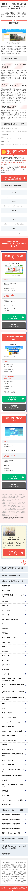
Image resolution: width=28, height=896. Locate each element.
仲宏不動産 (5, 601)
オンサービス (5, 656)
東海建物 (4, 744)
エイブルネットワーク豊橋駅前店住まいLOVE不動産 (13, 698)
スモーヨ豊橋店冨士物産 (8, 735)
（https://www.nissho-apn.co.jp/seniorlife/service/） (13, 517)
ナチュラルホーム (7, 615)
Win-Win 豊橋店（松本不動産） (10, 619)
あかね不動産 (5, 669)
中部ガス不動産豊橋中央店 (9, 740)
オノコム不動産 (6, 590)
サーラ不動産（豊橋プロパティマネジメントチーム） (13, 595)
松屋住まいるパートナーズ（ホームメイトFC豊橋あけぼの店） (13, 679)
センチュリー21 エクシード (9, 637)
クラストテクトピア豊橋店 (9, 717)
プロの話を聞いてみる (13, 553)
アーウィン (5, 624)
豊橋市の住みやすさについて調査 (12, 810)
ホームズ (4, 780)
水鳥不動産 (5, 791)
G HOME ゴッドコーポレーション (11, 722)
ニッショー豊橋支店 (7, 760)
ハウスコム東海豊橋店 (8, 764)
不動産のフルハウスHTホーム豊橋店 (12, 775)
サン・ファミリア (7, 610)
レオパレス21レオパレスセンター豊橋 (12, 800)
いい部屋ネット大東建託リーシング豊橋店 (13, 692)
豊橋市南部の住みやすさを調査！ (11, 819)
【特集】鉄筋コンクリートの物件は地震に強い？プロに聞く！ (14, 847)
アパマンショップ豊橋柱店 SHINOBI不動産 (13, 685)
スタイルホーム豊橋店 (8, 726)
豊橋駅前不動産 (6, 586)
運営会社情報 (6, 854)
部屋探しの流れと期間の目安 (11, 575)
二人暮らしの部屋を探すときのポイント (14, 569)
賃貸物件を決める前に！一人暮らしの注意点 (14, 839)
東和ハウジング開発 (7, 749)
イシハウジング (6, 665)
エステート (5, 703)
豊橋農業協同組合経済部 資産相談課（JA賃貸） (13, 754)
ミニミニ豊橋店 (6, 795)
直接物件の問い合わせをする (14, 325)
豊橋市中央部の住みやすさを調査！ (11, 833)
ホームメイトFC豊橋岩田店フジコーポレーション (13, 785)
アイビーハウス (6, 674)
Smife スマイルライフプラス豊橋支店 (12, 731)
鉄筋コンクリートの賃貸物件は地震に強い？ (14, 538)
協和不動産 (5, 651)
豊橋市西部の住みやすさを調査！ (11, 828)
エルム (3, 708)
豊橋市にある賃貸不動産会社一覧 (12, 581)
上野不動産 (5, 628)
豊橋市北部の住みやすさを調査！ (11, 814)
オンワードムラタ (7, 804)
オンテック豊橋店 (7, 713)
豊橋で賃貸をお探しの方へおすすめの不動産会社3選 (13, 178)
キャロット (5, 646)
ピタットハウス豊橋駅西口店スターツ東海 (13, 770)
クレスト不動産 (6, 642)
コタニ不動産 (5, 606)
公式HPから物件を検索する (13, 317)
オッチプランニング (7, 660)
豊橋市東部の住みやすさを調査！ (11, 824)
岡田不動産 (5, 633)
